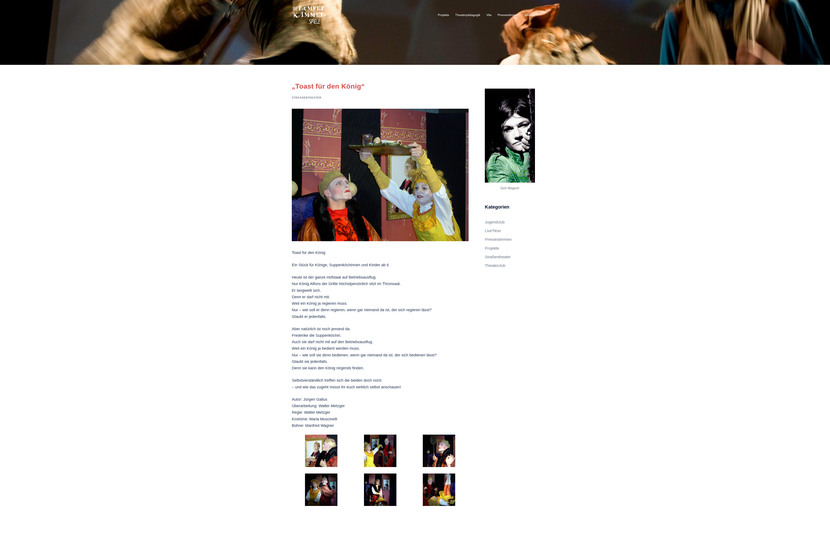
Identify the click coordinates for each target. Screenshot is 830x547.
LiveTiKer (493, 231)
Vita (489, 15)
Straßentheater (306, 97)
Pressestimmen (508, 15)
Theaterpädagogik (467, 15)
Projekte (443, 15)
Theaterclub (495, 265)
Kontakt (530, 15)
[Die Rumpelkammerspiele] (309, 15)
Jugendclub (495, 222)
